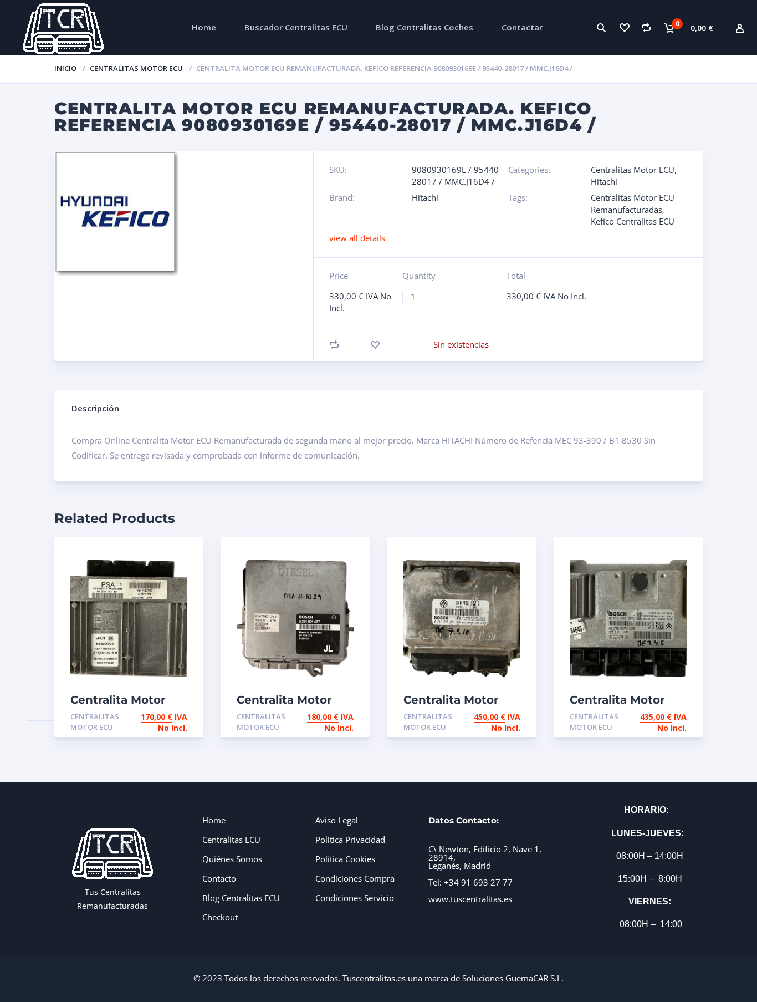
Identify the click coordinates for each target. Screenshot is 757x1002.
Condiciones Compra (355, 878)
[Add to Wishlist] (375, 344)
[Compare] (646, 27)
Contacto (219, 878)
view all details (357, 237)
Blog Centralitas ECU (241, 897)
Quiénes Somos (232, 858)
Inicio (65, 68)
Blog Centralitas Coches (424, 27)
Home (204, 27)
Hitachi (604, 181)
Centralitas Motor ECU (136, 68)
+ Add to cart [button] (156, 716)
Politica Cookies (345, 858)
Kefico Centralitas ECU (632, 221)
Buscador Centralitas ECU (295, 27)
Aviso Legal (336, 820)
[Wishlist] (623, 27)
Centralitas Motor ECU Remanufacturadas (632, 203)
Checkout (220, 917)
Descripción (95, 408)
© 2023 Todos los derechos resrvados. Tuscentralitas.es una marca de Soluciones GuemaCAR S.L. (378, 978)
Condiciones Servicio (354, 897)
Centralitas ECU (231, 839)
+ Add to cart (656, 716)
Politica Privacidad (350, 839)
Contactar (522, 27)
